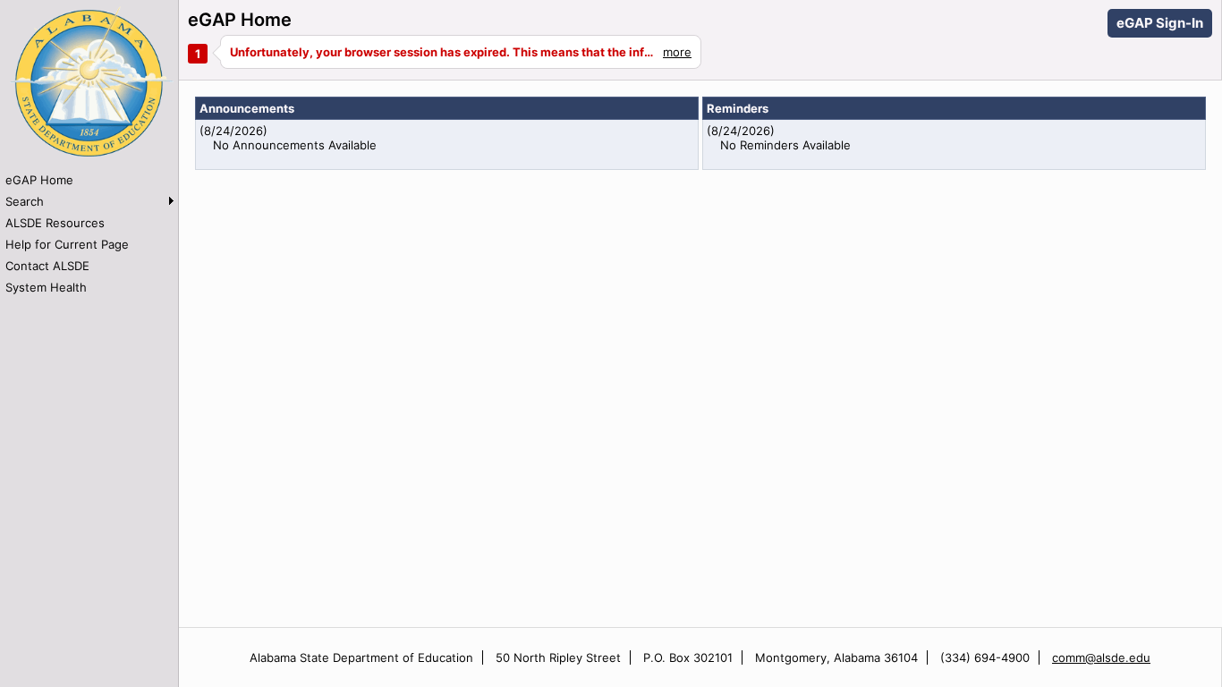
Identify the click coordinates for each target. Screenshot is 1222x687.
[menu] (89, 233)
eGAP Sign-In (1159, 22)
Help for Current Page (67, 244)
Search (24, 201)
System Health (46, 287)
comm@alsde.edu (1101, 657)
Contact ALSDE (47, 266)
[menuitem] (89, 180)
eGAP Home (39, 180)
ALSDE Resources (55, 223)
